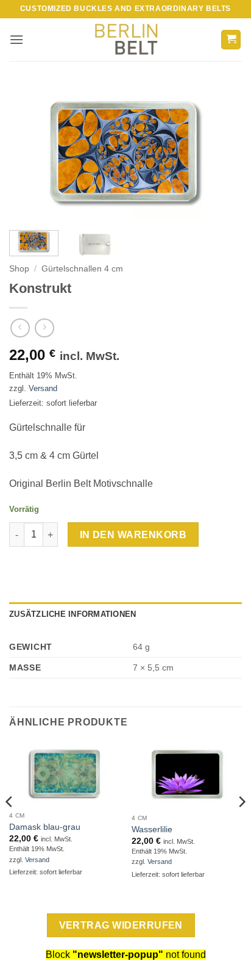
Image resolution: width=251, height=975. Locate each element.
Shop (19, 268)
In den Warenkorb (133, 535)
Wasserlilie (152, 829)
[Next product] (19, 327)
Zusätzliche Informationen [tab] (72, 614)
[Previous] (29, 153)
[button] (16, 39)
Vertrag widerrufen (121, 925)
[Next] (222, 153)
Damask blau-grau (44, 827)
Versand (43, 388)
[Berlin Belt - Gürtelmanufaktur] (125, 40)
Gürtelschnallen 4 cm (82, 268)
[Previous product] (44, 327)
